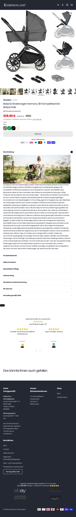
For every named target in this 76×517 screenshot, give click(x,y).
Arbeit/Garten (62, 397)
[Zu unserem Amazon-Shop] (56, 497)
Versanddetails (36, 119)
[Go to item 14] (48, 91)
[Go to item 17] (69, 91)
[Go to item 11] (27, 91)
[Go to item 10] (20, 91)
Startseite (7, 100)
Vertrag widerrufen (13, 472)
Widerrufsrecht (8, 453)
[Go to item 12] (34, 91)
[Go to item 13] (41, 91)
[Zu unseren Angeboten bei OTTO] (20, 497)
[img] (38, 321)
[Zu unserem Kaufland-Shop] (56, 490)
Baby (59, 393)
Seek (5, 445)
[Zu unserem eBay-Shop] (20, 490)
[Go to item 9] (13, 91)
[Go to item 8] (5, 91)
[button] (36, 350)
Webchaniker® (21, 509)
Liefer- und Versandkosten (12, 463)
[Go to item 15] (55, 91)
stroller (15, 100)
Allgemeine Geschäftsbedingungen (11, 458)
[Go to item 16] (62, 91)
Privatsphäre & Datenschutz (13, 467)
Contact (6, 449)
